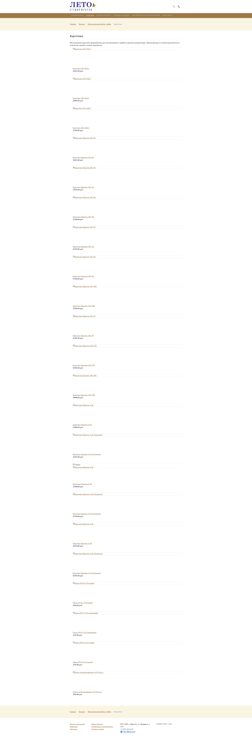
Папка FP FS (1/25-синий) (83, 662)
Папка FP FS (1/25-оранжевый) (84, 633)
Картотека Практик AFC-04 (83, 217)
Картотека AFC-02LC (81, 68)
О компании (77, 16)
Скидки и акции (121, 16)
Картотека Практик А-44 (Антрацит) (87, 573)
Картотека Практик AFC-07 (83, 336)
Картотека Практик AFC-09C (84, 395)
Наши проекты (103, 16)
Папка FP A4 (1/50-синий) (83, 603)
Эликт (170, 724)
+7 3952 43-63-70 (126, 729)
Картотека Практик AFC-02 (83, 157)
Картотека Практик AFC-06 (83, 276)
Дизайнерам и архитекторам (146, 16)
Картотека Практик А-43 (82, 484)
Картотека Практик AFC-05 (83, 247)
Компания (73, 727)
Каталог (90, 16)
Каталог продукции (77, 724)
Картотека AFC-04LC (81, 128)
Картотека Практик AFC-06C (84, 306)
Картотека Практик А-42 (82, 425)
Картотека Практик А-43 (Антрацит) (87, 514)
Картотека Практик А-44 (82, 543)
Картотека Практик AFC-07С (84, 365)
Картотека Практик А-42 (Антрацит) (87, 454)
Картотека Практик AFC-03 (83, 187)
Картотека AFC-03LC (81, 98)
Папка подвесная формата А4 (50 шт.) (87, 692)
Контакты (167, 16)
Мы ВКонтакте (129, 732)
